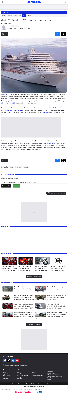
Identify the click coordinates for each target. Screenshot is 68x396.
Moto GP (3, 101)
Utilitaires (19, 378)
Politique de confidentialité (53, 374)
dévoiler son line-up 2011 (8, 103)
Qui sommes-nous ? (43, 383)
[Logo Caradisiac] (34, 3)
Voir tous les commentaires (56, 193)
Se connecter (6, 186)
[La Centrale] (23, 393)
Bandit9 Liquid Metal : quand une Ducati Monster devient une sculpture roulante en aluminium (41, 269)
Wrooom (41, 94)
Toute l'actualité (6, 283)
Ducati (5, 12)
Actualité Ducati (6, 254)
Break (4, 377)
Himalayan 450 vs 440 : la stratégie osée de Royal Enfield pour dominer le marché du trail (56, 306)
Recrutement (53, 383)
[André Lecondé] (3, 30)
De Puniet (19, 167)
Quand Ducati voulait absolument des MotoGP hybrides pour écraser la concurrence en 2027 (9, 269)
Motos (33, 372)
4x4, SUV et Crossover (22, 375)
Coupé (18, 372)
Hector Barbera (45, 112)
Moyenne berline (7, 374)
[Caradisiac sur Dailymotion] (13, 361)
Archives (49, 370)
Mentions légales (51, 373)
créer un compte (32, 182)
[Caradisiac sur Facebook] (5, 361)
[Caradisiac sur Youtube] (17, 361)
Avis (20, 15)
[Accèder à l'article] (9, 261)
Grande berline (6, 375)
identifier (25, 182)
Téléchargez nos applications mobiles (16, 365)
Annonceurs (21, 383)
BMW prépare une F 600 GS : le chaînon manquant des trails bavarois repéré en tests (56, 297)
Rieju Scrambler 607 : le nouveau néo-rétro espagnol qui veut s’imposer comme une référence (24, 297)
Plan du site (50, 371)
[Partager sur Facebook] (58, 33)
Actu (24, 15)
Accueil (4, 15)
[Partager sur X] (64, 33)
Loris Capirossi (49, 143)
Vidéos (29, 15)
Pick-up (19, 377)
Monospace (5, 378)
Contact (14, 383)
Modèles (10, 15)
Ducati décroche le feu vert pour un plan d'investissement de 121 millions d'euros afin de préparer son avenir (25, 269)
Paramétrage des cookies (53, 378)
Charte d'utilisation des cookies (54, 376)
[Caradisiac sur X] (9, 361)
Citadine (5, 372)
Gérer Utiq (49, 379)
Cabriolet (19, 374)
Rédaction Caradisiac (31, 383)
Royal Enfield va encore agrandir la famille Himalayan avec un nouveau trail (56, 289)
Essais (15, 15)
